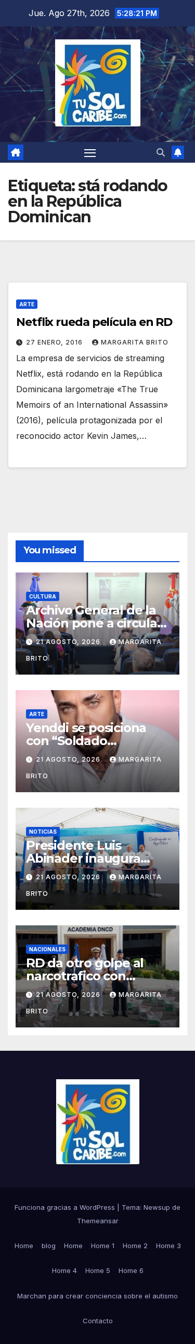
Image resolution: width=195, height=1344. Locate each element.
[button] (161, 152)
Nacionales (47, 949)
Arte (26, 304)
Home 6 (131, 1270)
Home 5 (97, 1270)
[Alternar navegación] (90, 152)
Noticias (43, 831)
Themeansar (98, 1221)
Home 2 (135, 1245)
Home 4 (64, 1270)
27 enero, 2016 (55, 342)
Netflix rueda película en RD (94, 322)
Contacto (98, 1321)
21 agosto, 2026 (69, 642)
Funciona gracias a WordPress (66, 1207)
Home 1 (102, 1245)
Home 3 (168, 1245)
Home (24, 1245)
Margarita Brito (134, 342)
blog (49, 1245)
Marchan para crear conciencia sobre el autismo (97, 1296)
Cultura (42, 596)
